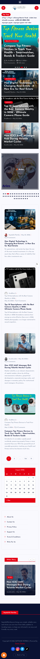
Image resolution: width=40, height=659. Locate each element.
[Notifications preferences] (4, 655)
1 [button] (15, 67)
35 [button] (31, 196)
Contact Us (10, 522)
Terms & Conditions (13, 537)
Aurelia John (8, 145)
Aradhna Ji (11, 60)
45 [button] (23, 198)
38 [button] (36, 196)
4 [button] (21, 67)
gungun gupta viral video (23, 22)
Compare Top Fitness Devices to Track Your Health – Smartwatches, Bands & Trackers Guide (20, 433)
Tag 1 (4, 17)
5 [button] (24, 67)
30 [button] (22, 196)
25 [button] (12, 196)
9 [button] (20, 194)
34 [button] (29, 196)
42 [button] (18, 198)
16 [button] (33, 194)
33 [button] (27, 196)
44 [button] (22, 198)
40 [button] (14, 198)
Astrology (21, 169)
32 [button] (25, 196)
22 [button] (7, 196)
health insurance (8, 20)
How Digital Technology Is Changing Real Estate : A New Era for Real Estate (19, 86)
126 (26, 458)
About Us (10, 517)
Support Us (11, 532)
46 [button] (25, 198)
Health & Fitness (11, 41)
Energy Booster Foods (21, 17)
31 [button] (23, 196)
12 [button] (25, 194)
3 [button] (19, 67)
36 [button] (33, 196)
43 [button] (20, 198)
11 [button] (23, 194)
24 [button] (10, 196)
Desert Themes (20, 643)
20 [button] (3, 196)
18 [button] (36, 194)
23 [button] (9, 196)
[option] (20, 46)
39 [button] (38, 196)
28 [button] (18, 196)
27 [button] (16, 196)
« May (8, 500)
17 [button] (34, 194)
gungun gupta (8, 22)
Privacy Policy (12, 527)
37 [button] (34, 196)
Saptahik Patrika (9, 92)
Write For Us (11, 542)
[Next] (33, 559)
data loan (33, 17)
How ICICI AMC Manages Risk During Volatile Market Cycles (19, 138)
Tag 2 (10, 17)
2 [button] (17, 67)
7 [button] (16, 194)
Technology (10, 79)
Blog (7, 131)
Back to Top (21, 655)
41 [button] (16, 198)
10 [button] (22, 194)
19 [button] (38, 194)
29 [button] (20, 196)
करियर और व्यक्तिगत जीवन (23, 20)
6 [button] (26, 67)
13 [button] (27, 194)
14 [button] (29, 194)
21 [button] (5, 196)
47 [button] (27, 198)
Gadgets (8, 102)
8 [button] (18, 194)
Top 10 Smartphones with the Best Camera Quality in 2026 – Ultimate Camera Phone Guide (19, 307)
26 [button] (14, 196)
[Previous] (30, 559)
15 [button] (31, 194)
